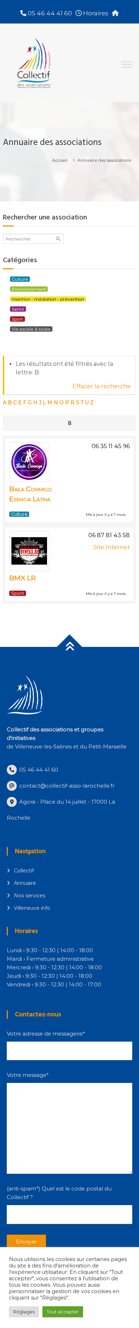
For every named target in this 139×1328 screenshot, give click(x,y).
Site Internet (111, 547)
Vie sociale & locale (31, 329)
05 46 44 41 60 (49, 13)
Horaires (95, 13)
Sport (17, 319)
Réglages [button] (24, 1311)
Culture (20, 279)
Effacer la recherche (101, 386)
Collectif (24, 870)
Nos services (29, 895)
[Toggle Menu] (127, 64)
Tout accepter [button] (63, 1311)
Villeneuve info (32, 908)
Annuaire (25, 883)
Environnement (29, 289)
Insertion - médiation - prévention (48, 299)
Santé (18, 309)
